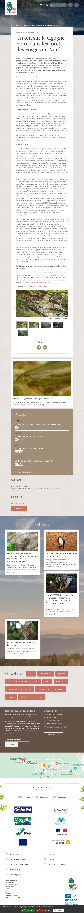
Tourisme (11, 697)
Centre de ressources (17, 859)
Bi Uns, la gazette (11, 884)
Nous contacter (11, 880)
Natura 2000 (60, 681)
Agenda (51, 854)
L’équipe (51, 859)
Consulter (19, 508)
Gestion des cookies (12, 897)
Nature (47, 681)
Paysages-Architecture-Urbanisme (19, 689)
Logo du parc (10, 891)
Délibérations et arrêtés (57, 864)
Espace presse (15, 854)
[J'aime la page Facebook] (41, 797)
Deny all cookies (44, 910)
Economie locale (45, 673)
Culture (30, 673)
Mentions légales (11, 895)
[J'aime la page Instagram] (59, 797)
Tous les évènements (23, 472)
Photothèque (10, 893)
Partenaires (9, 882)
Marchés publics (15, 869)
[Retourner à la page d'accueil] (72, 890)
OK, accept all (28, 910)
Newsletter (9, 886)
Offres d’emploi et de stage (19, 864)
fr (70, 5)
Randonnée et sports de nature (31, 697)
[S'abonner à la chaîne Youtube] (24, 797)
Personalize (58, 910)
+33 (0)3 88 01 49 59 (54, 723)
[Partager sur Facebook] (39, 347)
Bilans (7, 889)
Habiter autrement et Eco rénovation (50, 689)
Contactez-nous (53, 735)
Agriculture (61, 673)
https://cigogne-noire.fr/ (38, 286)
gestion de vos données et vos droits (21, 731)
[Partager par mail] (45, 347)
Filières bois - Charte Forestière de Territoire (23, 681)
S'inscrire (11, 744)
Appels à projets (15, 875)
